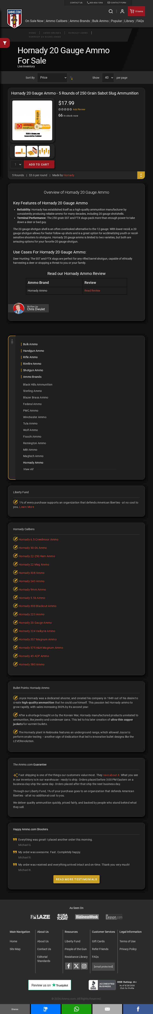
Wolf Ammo (30, 430)
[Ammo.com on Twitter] (76, 966)
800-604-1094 (96, 3)
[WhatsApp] (76, 1009)
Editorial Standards (43, 959)
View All (28, 469)
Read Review (92, 290)
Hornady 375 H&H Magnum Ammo (41, 647)
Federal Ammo (32, 404)
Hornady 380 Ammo (31, 664)
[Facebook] (138, 1009)
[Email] (107, 1009)
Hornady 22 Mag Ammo (34, 564)
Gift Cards (98, 941)
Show (95, 77)
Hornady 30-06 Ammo (33, 547)
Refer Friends (100, 949)
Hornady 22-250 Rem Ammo (37, 556)
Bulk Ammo (100, 21)
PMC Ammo (30, 410)
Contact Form (118, 3)
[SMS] (46, 1009)
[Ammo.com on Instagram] (84, 966)
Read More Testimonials (76, 879)
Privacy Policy (128, 949)
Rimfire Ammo (32, 363)
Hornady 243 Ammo (31, 581)
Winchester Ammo (34, 417)
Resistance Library (76, 956)
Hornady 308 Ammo (31, 572)
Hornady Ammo (78, 33)
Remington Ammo (34, 443)
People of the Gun (76, 949)
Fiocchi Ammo (32, 436)
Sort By (30, 77)
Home (32, 33)
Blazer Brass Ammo (35, 397)
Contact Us (44, 949)
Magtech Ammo (33, 456)
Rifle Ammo (30, 357)
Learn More (26, 506)
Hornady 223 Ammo (31, 614)
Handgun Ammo (33, 350)
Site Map (15, 949)
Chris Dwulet (36, 309)
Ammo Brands (80, 21)
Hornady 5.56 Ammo (32, 597)
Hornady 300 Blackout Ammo (37, 606)
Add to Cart (39, 164)
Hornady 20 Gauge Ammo (45, 37)
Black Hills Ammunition (38, 384)
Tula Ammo (30, 423)
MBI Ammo (30, 449)
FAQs (95, 956)
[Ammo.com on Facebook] (68, 966)
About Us (43, 941)
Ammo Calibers (56, 21)
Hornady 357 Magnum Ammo (38, 639)
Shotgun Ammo (33, 370)
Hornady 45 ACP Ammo (34, 656)
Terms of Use (127, 941)
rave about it (111, 775)
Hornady (69, 175)
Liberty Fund (72, 941)
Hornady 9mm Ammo (32, 589)
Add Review (79, 109)
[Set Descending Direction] (71, 77)
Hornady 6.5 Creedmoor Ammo (39, 539)
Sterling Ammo (32, 390)
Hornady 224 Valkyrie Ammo (37, 631)
